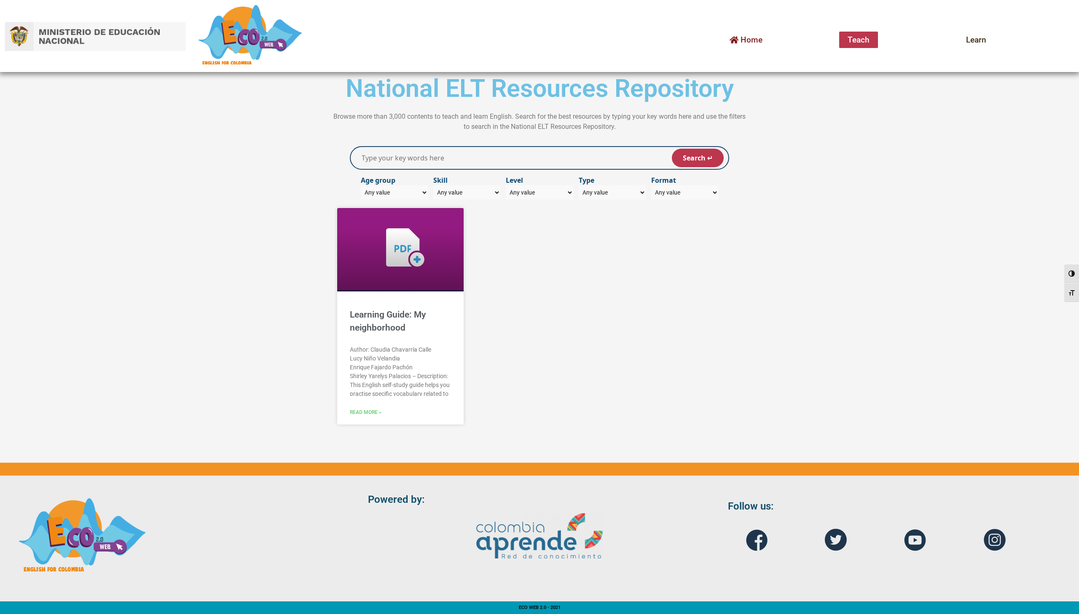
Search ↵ (698, 158)
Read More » (365, 412)
